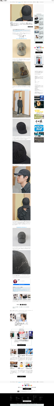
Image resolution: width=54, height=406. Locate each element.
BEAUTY (19, 367)
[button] (15, 301)
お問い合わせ (28, 403)
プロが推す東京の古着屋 (29, 368)
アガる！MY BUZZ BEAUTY (29, 355)
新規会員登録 (39, 52)
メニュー (53, 0)
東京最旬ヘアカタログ (20, 368)
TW (28, 26)
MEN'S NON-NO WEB (2, 0)
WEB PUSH (43, 47)
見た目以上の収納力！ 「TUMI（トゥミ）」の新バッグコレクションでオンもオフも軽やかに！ (22, 324)
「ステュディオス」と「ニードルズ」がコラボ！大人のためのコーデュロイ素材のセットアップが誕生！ (25, 300)
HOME (11, 310)
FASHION (13, 310)
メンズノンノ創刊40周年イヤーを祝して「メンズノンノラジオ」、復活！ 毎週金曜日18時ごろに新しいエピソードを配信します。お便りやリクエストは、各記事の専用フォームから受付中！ (13, 358)
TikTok (36, 47)
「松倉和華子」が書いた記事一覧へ (21, 284)
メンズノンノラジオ (12, 355)
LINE (32, 26)
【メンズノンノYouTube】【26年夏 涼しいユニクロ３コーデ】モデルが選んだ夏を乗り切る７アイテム (21, 341)
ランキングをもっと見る (39, 42)
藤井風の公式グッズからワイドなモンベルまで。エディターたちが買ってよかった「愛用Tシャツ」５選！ (41, 28)
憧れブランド (17, 310)
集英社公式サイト (18, 403)
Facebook (39, 47)
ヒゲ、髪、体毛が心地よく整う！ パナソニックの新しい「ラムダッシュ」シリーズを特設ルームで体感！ (20, 300)
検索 (52, 0)
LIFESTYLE (11, 367)
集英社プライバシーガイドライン (24, 403)
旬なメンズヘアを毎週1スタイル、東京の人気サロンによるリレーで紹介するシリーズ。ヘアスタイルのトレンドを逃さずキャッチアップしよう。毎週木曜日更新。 (21, 371)
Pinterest (40, 47)
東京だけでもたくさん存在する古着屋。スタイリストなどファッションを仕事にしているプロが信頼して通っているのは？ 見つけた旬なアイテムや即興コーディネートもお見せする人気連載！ (29, 371)
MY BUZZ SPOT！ (12, 368)
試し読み (40, 66)
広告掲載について (31, 403)
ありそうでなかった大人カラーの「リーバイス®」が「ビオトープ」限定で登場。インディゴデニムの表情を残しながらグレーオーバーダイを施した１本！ (41, 33)
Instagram (35, 47)
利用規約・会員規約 (35, 403)
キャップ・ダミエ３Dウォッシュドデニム (21, 38)
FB (29, 26)
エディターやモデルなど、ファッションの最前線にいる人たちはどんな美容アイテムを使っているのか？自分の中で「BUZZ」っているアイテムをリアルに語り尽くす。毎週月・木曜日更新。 (29, 358)
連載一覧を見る (21, 376)
